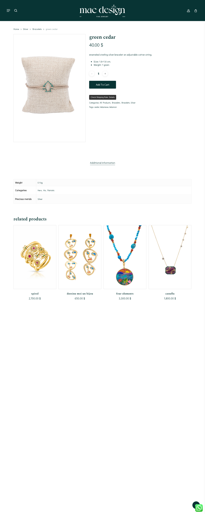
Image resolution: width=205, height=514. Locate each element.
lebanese (104, 107)
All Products (105, 102)
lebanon (113, 107)
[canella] (170, 257)
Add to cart (102, 84)
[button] (8, 10)
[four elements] (125, 257)
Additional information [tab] (102, 162)
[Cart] (194, 10)
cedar (96, 107)
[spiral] (35, 257)
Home (16, 29)
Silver (25, 29)
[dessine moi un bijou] (80, 257)
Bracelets (37, 29)
